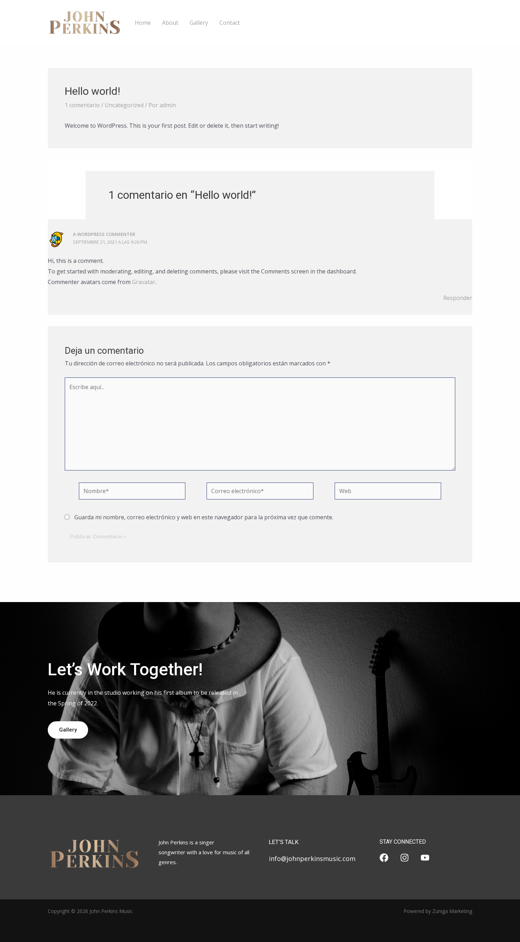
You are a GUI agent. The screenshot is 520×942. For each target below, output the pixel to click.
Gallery (199, 23)
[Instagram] (404, 857)
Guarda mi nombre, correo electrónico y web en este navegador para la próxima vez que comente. (203, 517)
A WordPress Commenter (104, 234)
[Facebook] (384, 857)
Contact (229, 23)
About (170, 23)
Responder (457, 298)
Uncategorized (124, 105)
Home (143, 23)
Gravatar (143, 282)
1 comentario (82, 105)
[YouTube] (425, 857)
